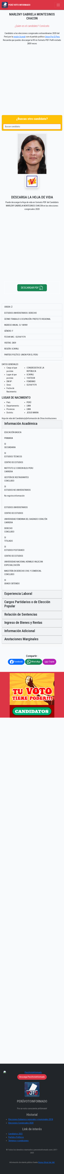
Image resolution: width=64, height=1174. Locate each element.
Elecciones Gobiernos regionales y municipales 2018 (30, 1119)
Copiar (51, 661)
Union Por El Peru (52, 36)
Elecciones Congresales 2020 (20, 1123)
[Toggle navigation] (58, 5)
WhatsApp (35, 661)
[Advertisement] (32, 81)
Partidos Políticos (16, 1137)
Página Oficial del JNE (46, 1162)
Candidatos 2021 (15, 1134)
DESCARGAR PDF (30, 287)
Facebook (18, 661)
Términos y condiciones (18, 1140)
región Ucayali (19, 36)
